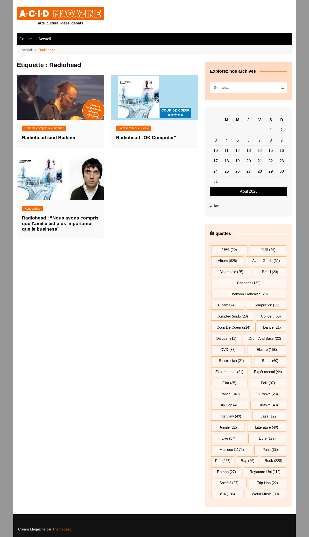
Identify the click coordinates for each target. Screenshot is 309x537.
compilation (266, 305)
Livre (267, 438)
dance (272, 327)
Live (228, 438)
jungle (228, 427)
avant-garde (266, 261)
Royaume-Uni (265, 472)
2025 (267, 249)
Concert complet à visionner (43, 128)
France (229, 394)
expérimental (268, 372)
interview (230, 416)
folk (268, 383)
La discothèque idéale (134, 128)
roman (226, 472)
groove (268, 394)
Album (227, 261)
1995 (229, 249)
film (229, 383)
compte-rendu (232, 316)
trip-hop (267, 483)
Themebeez (61, 529)
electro (267, 349)
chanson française (249, 294)
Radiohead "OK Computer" (146, 137)
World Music (265, 494)
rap (247, 461)
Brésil (270, 272)
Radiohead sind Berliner (49, 137)
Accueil (44, 39)
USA (226, 494)
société (229, 483)
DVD (228, 349)
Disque (226, 338)
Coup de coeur (233, 327)
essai (270, 361)
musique (231, 449)
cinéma (228, 305)
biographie (231, 272)
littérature (266, 427)
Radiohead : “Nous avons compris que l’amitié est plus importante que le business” (60, 223)
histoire (268, 405)
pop (223, 461)
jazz (269, 416)
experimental (229, 372)
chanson (248, 283)
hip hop (229, 405)
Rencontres (32, 208)
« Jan (214, 206)
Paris (270, 449)
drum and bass (265, 338)
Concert (271, 316)
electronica (231, 361)
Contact (26, 39)
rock (273, 461)
